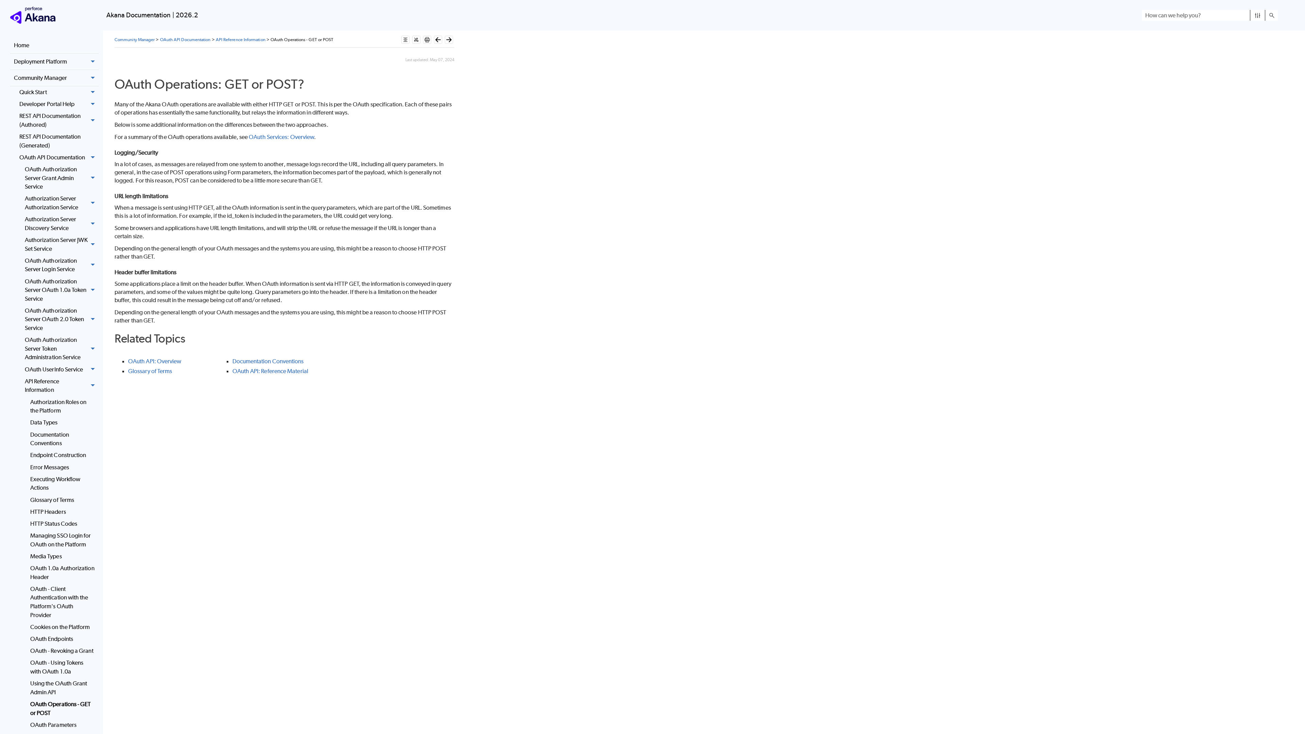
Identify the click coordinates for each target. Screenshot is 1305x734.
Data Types (44, 422)
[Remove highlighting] (416, 40)
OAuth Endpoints (51, 638)
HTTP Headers (48, 511)
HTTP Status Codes (53, 523)
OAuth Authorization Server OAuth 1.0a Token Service (56, 290)
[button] (1257, 15)
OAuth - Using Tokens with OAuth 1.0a (57, 667)
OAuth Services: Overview (281, 137)
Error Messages (49, 467)
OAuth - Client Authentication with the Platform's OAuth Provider (59, 602)
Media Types (46, 556)
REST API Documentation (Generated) (50, 141)
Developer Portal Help (47, 104)
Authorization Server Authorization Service (52, 203)
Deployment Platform (40, 61)
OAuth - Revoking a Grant (61, 650)
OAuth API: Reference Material (270, 371)
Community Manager (40, 77)
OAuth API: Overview (154, 361)
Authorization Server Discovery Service (50, 223)
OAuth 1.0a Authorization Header (62, 572)
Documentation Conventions (49, 439)
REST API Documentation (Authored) (50, 120)
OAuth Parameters (53, 724)
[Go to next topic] (449, 40)
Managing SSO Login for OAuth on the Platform (60, 540)
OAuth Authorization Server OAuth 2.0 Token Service (54, 319)
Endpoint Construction (58, 455)
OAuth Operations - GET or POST (60, 708)
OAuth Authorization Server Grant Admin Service (51, 178)
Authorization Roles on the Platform (58, 406)
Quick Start (33, 92)
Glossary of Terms (52, 499)
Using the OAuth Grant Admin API (58, 688)
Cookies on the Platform (60, 627)
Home (21, 45)
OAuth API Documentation (52, 157)
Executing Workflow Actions (55, 483)
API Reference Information (42, 386)
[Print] (427, 40)
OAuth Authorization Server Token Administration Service (53, 348)
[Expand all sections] (405, 40)
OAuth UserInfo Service (54, 369)
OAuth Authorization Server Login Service (51, 265)
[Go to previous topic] (438, 40)
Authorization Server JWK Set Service (56, 244)
